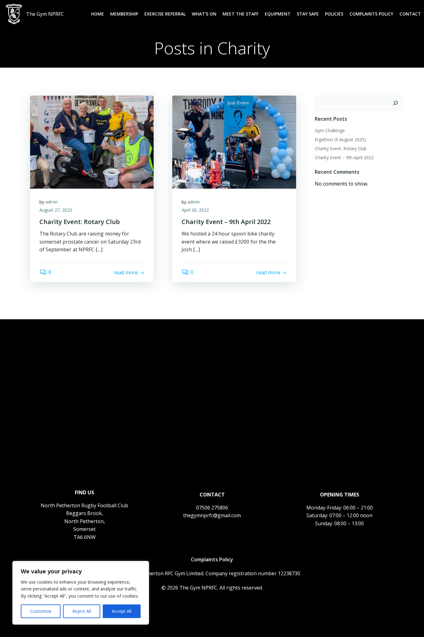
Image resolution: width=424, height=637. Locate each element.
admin (51, 202)
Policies (334, 14)
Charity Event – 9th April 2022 (344, 157)
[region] (80, 593)
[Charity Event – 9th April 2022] (234, 141)
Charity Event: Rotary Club (341, 148)
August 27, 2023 (55, 210)
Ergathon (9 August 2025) (340, 139)
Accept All (121, 611)
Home (97, 14)
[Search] (395, 103)
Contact (410, 14)
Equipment (278, 14)
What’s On (204, 14)
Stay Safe (308, 14)
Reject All (81, 611)
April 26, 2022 (195, 210)
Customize (41, 611)
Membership (124, 14)
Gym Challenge (330, 130)
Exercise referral (165, 14)
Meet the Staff (241, 14)
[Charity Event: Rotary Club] (92, 141)
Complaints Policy (371, 14)
